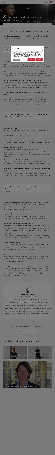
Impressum (35, 54)
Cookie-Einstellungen (16, 59)
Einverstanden (39, 59)
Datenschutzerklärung (16, 55)
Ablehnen (31, 59)
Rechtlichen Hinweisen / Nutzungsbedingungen (30, 55)
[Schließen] (43, 47)
